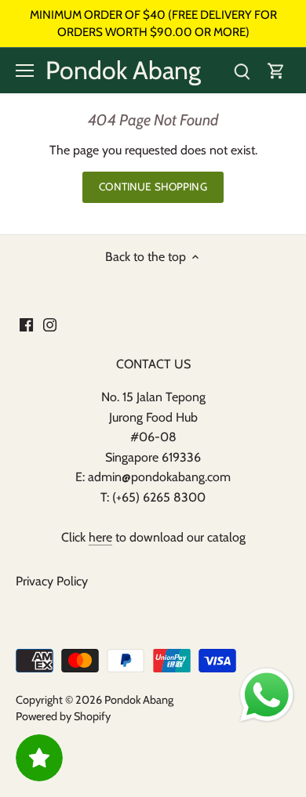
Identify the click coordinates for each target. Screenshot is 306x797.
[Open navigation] (25, 70)
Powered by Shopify (63, 716)
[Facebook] (26, 323)
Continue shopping (152, 186)
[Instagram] (49, 323)
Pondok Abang (123, 70)
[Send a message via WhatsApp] (266, 695)
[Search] (241, 70)
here (100, 537)
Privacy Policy (52, 581)
